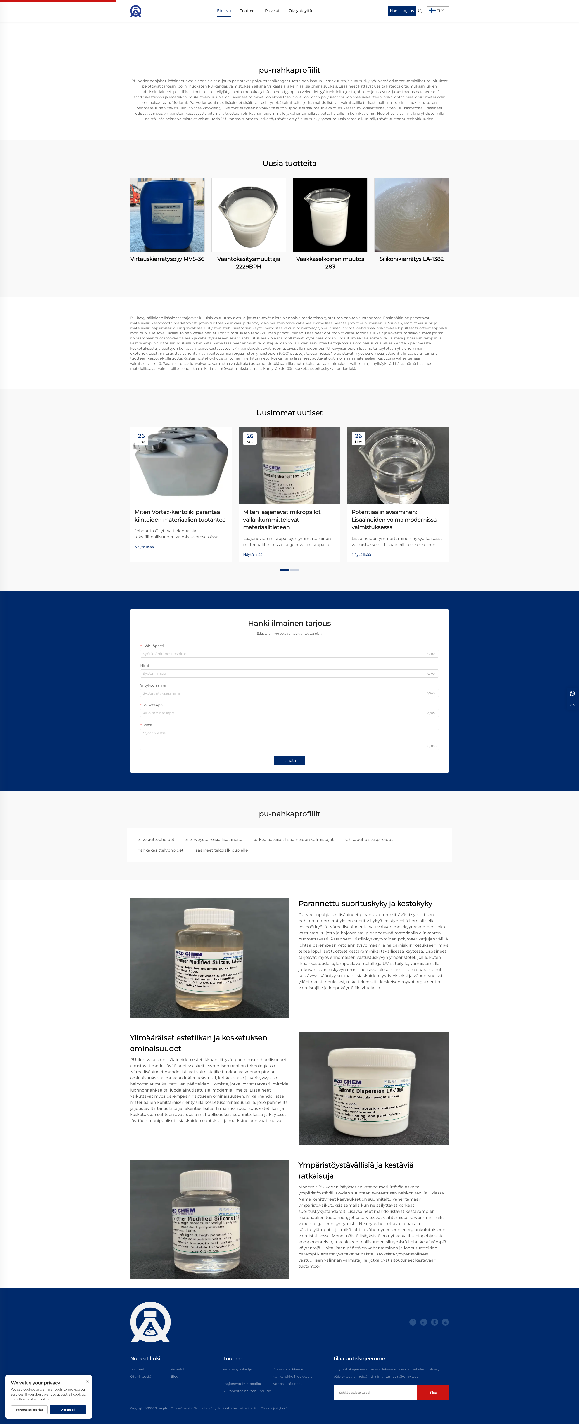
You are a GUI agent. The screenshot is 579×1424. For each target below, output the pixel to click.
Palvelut (272, 11)
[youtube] (445, 1322)
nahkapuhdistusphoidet (368, 839)
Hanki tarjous (402, 11)
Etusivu (224, 11)
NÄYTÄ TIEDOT (167, 215)
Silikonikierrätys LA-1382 (412, 259)
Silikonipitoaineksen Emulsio (247, 1391)
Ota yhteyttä (300, 11)
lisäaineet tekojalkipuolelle (220, 850)
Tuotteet (248, 11)
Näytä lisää (144, 547)
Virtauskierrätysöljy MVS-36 (167, 259)
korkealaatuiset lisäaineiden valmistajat (293, 839)
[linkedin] (423, 1322)
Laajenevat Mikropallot (242, 1383)
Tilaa (433, 1392)
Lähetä (289, 760)
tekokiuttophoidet (156, 839)
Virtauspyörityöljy (237, 1369)
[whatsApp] (572, 693)
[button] (284, 570)
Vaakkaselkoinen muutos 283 (330, 263)
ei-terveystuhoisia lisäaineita (213, 839)
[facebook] (412, 1322)
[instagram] (434, 1322)
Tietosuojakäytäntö (274, 1408)
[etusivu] (135, 10)
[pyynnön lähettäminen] (572, 704)
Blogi (175, 1376)
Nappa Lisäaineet (287, 1383)
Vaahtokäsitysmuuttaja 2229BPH (248, 263)
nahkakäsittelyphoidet (160, 850)
